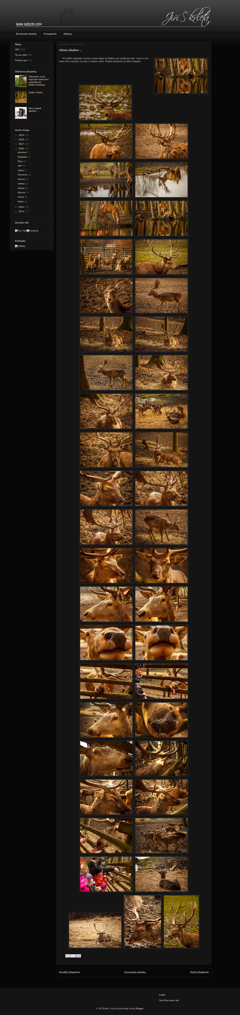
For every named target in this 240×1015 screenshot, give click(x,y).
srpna (21, 170)
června (21, 179)
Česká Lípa (21, 60)
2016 (21, 148)
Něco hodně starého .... (35, 109)
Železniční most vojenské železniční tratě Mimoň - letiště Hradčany (39, 80)
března (22, 192)
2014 (21, 211)
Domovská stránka (26, 34)
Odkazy (68, 34)
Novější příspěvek (69, 972)
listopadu (23, 157)
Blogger (139, 1008)
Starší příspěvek (199, 972)
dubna (21, 188)
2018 (21, 139)
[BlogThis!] (70, 956)
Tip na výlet (21, 55)
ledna (21, 201)
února (21, 197)
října (20, 161)
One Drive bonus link (169, 1000)
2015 (21, 207)
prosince (22, 152)
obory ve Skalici (106, 58)
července (23, 174)
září (20, 165)
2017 (21, 144)
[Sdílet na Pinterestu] (79, 956)
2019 (21, 135)
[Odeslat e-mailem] (67, 956)
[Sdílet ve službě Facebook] (76, 956)
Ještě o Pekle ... (37, 92)
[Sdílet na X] (73, 956)
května (21, 183)
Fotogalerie (50, 34)
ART (17, 49)
